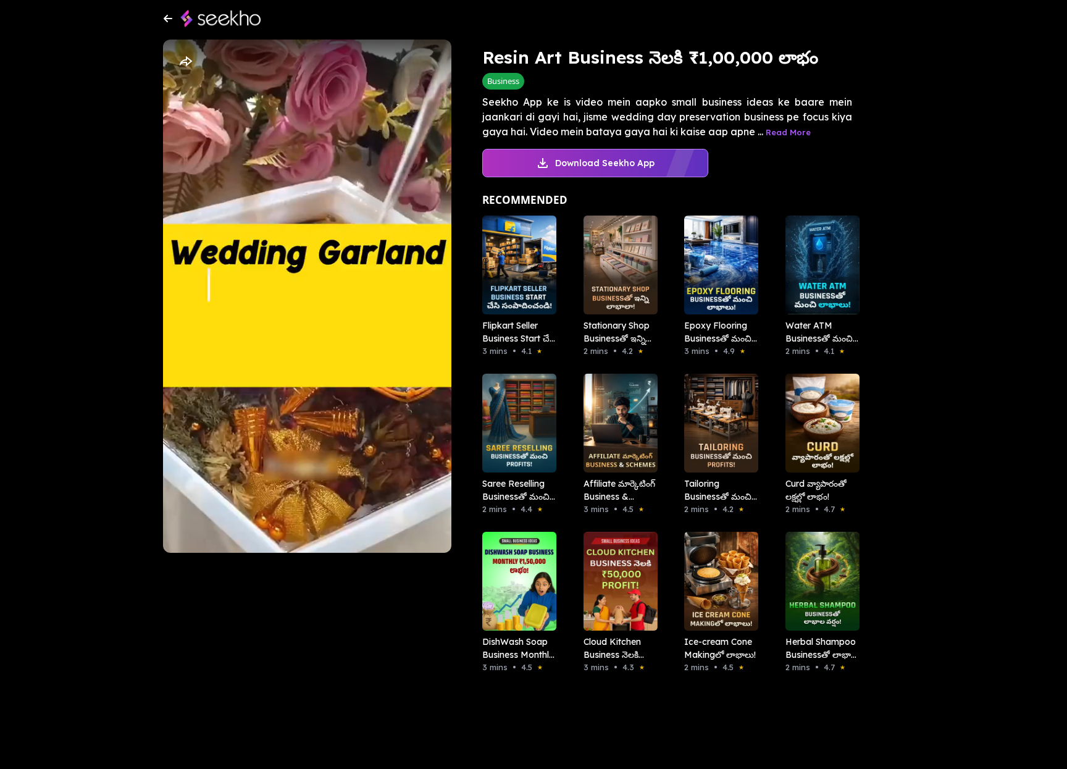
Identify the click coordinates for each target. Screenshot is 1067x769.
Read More (788, 132)
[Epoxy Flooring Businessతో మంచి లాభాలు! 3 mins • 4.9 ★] (717, 265)
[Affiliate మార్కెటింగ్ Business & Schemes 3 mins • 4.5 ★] (617, 423)
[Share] (185, 61)
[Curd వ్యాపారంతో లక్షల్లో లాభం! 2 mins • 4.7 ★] (818, 423)
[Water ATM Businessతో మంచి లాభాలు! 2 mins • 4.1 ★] (818, 265)
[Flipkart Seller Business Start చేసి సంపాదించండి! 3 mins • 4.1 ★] (515, 265)
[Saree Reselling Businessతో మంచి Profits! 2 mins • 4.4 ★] (515, 423)
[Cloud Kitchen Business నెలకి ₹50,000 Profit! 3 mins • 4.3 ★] (617, 581)
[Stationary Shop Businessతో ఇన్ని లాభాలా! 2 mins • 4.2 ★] (617, 265)
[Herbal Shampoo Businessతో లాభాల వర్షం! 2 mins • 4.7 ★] (818, 581)
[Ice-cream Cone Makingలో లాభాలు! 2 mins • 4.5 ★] (717, 581)
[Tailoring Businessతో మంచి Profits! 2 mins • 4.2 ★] (717, 423)
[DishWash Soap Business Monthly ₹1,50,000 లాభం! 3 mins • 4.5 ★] (515, 581)
